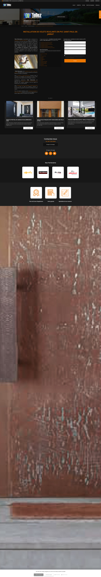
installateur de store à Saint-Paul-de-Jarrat (29, 81)
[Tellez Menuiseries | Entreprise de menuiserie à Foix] (7, 5)
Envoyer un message (50, 144)
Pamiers (42, 60)
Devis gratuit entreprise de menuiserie (47, 44)
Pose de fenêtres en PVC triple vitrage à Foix (81, 119)
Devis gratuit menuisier (44, 45)
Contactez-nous (61, 16)
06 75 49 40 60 (6, 0)
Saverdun (42, 64)
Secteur (26, 26)
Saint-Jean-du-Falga (43, 62)
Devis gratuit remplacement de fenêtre (47, 46)
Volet (74, 5)
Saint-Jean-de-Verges (44, 61)
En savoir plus (28, 128)
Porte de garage (90, 5)
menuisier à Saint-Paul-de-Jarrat (23, 75)
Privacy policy (64, 574)
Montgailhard (43, 59)
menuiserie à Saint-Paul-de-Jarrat (20, 40)
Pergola (97, 5)
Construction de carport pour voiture (46, 42)
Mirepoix (42, 58)
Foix (41, 54)
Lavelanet (42, 57)
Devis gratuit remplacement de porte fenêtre (48, 47)
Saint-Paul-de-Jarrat (31, 26)
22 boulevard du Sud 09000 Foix (17, 0)
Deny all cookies (49, 574)
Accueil (22, 26)
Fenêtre (79, 5)
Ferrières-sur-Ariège (44, 53)
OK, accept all (39, 574)
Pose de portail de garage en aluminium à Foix (18, 120)
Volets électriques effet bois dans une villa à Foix (50, 120)
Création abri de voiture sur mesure (46, 43)
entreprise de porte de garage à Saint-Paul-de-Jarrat (27, 85)
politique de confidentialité (70, 57)
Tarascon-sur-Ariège (44, 65)
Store (83, 5)
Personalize (58, 574)
